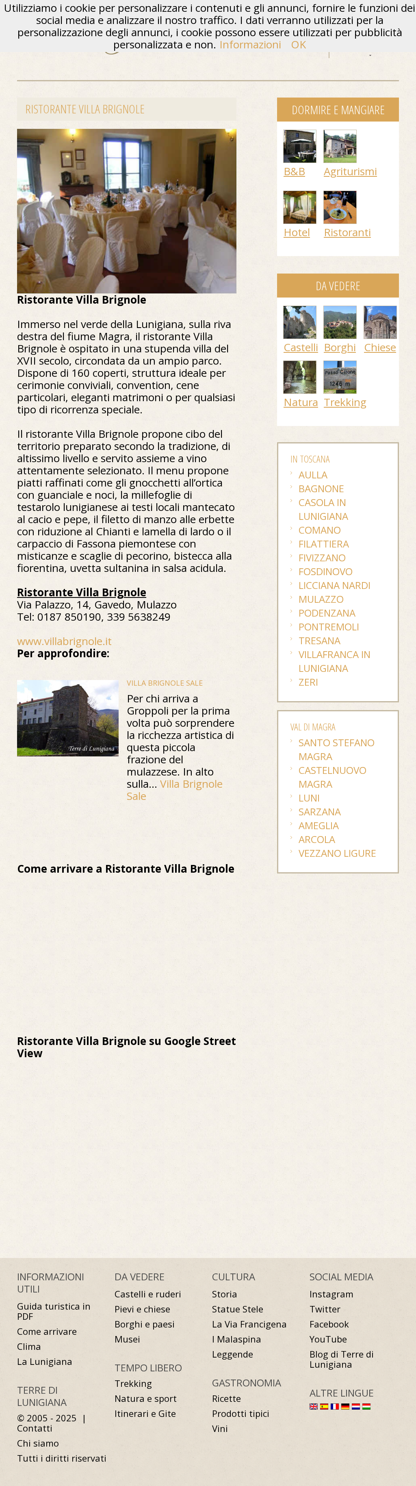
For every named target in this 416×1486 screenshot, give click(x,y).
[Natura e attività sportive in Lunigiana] (300, 365)
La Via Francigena (249, 1324)
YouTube (328, 1339)
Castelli (301, 347)
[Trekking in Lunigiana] (340, 365)
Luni (309, 797)
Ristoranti (347, 232)
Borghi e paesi (145, 1324)
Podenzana (327, 612)
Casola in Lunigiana (323, 509)
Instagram (331, 1294)
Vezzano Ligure (337, 853)
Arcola (317, 839)
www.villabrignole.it (64, 641)
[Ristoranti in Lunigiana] (340, 195)
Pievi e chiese (142, 1309)
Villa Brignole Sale (165, 683)
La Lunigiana (44, 1361)
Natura (301, 402)
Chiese (380, 347)
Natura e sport (146, 1398)
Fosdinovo (326, 571)
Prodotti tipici (240, 1413)
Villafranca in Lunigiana (334, 661)
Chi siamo (38, 1443)
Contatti (34, 1428)
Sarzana (320, 811)
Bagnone (321, 488)
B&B (294, 171)
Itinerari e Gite (145, 1413)
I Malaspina (236, 1339)
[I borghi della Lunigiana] (340, 310)
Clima (29, 1346)
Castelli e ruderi (148, 1294)
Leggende (232, 1354)
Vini (220, 1428)
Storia (224, 1294)
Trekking (345, 402)
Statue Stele (237, 1309)
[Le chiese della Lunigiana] (380, 310)
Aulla (313, 474)
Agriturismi (350, 171)
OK (298, 44)
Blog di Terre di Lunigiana (342, 1359)
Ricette (226, 1398)
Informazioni (250, 44)
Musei (127, 1339)
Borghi (340, 347)
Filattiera (324, 543)
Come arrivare (47, 1331)
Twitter (325, 1309)
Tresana (319, 640)
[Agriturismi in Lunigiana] (340, 134)
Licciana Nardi (334, 585)
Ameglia (319, 825)
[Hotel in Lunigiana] (300, 195)
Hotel (297, 232)
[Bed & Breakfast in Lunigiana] (300, 134)
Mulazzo (321, 599)
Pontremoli (329, 626)
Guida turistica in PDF (54, 1311)
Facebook (329, 1324)
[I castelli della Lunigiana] (300, 310)
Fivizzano (322, 557)
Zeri (308, 682)
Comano (320, 530)
